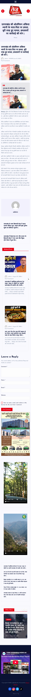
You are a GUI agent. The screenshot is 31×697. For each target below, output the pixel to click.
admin (6, 58)
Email (3, 387)
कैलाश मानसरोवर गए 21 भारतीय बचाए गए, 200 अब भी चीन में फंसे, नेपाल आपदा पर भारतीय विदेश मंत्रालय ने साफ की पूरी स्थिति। (15, 581)
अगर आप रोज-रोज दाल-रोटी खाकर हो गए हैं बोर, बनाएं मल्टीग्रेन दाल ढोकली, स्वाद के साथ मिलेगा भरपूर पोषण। (15, 573)
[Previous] (23, 610)
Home (15, 37)
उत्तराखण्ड (11, 58)
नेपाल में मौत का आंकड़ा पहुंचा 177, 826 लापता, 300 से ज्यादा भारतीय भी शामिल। (15, 630)
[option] (15, 626)
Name (3, 380)
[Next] (26, 610)
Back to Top (16, 693)
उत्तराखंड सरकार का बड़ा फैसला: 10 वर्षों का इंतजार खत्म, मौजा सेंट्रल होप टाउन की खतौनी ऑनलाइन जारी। (15, 594)
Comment (4, 366)
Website (3, 395)
